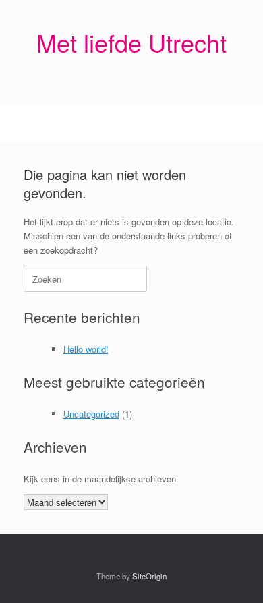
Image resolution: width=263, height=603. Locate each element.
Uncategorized (91, 413)
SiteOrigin (149, 576)
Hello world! (86, 349)
